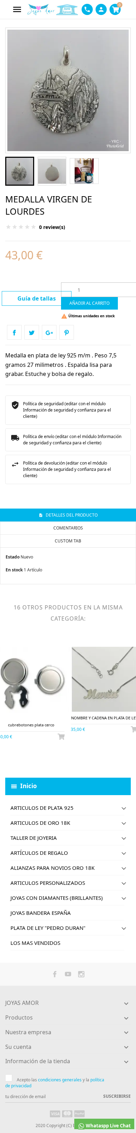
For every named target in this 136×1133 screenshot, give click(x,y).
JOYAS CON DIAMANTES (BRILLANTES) (56, 897)
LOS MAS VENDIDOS (35, 942)
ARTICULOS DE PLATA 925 (42, 807)
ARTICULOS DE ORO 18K (40, 822)
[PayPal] (79, 1113)
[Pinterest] (66, 332)
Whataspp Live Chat (108, 1126)
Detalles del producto (71, 515)
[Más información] (37, 760)
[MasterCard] (67, 1113)
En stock (14, 570)
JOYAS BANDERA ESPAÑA (40, 912)
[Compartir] (14, 332)
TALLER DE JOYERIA (33, 837)
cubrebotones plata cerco (31, 724)
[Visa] (55, 1113)
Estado (13, 557)
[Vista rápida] (25, 760)
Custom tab (68, 541)
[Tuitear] (31, 332)
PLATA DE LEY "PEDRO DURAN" (47, 927)
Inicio (28, 786)
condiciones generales (60, 1080)
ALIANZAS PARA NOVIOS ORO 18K (52, 867)
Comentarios (68, 528)
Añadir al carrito (89, 303)
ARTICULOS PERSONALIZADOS (47, 882)
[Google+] (49, 332)
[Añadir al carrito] (61, 736)
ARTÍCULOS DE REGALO (39, 852)
